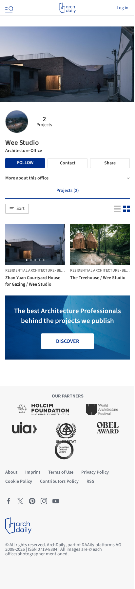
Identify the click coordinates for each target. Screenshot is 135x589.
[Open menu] (8, 7)
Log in (122, 8)
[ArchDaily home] (67, 8)
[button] (17, 209)
